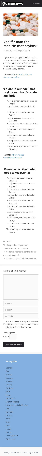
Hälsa (8, 241)
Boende (9, 367)
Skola (8, 422)
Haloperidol (11, 245)
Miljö (7, 408)
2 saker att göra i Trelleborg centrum (21, 258)
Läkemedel (8, 248)
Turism (8, 432)
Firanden (9, 381)
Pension (9, 415)
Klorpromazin (22, 245)
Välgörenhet (11, 439)
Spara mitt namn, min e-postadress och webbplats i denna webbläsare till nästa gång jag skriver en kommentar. (22, 324)
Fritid (8, 391)
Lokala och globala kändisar (17, 405)
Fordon (9, 384)
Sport (8, 425)
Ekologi (8, 374)
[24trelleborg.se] (12, 3)
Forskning (9, 388)
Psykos (26, 248)
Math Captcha (9, 332)
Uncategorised (12, 435)
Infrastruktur (11, 398)
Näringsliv (9, 412)
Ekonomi (9, 378)
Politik (8, 418)
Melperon (18, 248)
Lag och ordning (12, 401)
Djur (7, 371)
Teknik (8, 429)
